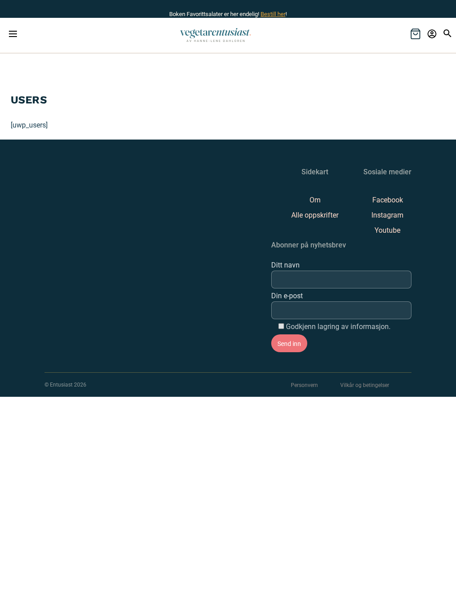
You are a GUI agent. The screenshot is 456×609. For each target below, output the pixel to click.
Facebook (387, 200)
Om (315, 200)
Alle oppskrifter (314, 215)
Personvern (304, 385)
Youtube (387, 230)
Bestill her (273, 14)
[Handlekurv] (415, 34)
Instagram (387, 215)
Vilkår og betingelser (364, 385)
